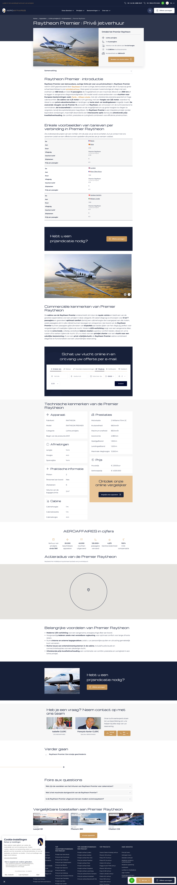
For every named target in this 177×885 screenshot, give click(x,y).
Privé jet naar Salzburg (61, 873)
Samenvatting (50, 71)
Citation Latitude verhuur (106, 873)
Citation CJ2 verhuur (105, 863)
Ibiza (92, 144)
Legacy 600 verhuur (105, 881)
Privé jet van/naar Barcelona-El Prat (87, 879)
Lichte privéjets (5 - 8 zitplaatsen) (59, 18)
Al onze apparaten (88, 835)
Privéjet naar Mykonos (61, 867)
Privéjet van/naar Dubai (83, 865)
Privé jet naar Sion (60, 870)
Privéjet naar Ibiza (60, 881)
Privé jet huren (126, 852)
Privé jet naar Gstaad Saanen (63, 862)
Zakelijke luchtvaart (127, 857)
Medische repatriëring (128, 864)
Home (35, 18)
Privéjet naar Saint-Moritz (62, 854)
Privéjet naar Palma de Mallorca (42, 881)
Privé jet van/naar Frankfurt (84, 860)
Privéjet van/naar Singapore (85, 868)
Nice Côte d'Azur (96, 171)
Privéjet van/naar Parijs (83, 863)
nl (171, 3)
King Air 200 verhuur (105, 871)
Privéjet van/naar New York (84, 857)
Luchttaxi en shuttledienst (129, 870)
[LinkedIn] (167, 3)
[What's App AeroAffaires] (162, 3)
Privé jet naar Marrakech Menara (64, 875)
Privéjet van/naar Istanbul (84, 855)
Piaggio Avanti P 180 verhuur (108, 865)
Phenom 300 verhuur (105, 868)
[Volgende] (129, 294)
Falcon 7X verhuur (104, 884)
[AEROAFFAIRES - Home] (14, 10)
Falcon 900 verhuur (105, 879)
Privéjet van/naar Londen (84, 852)
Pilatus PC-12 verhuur (105, 857)
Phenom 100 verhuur (105, 855)
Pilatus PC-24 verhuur (106, 860)
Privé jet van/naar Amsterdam (85, 876)
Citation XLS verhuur (105, 876)
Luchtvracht (125, 867)
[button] (164, 10)
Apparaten (43, 18)
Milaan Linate (95, 198)
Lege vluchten (126, 872)
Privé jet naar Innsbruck (61, 859)
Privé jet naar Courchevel (62, 857)
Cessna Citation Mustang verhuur (109, 852)
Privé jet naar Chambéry (62, 878)
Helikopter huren (126, 855)
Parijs (92, 141)
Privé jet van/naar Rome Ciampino (86, 873)
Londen (93, 168)
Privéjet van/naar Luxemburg (85, 871)
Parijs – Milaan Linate (81, 97)
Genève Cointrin (95, 195)
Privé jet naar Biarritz (61, 865)
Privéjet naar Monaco (39, 879)
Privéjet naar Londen (61, 883)
